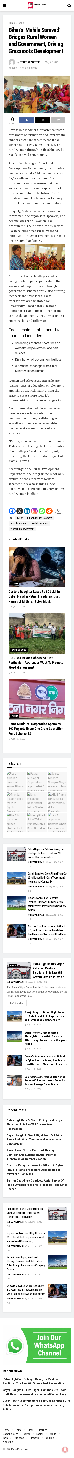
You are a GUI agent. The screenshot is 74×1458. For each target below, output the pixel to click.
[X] (19, 511)
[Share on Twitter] (42, 120)
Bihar (20, 518)
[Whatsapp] (42, 511)
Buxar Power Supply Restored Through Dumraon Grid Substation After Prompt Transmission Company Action (31, 1154)
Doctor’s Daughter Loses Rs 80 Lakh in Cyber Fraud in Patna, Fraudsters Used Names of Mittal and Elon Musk (34, 596)
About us (8, 1441)
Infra (5, 1437)
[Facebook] (12, 511)
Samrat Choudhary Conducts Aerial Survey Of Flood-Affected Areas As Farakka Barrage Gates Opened (45, 1080)
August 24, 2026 (17, 607)
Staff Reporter (30, 62)
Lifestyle (34, 1437)
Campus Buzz (19, 650)
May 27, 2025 (52, 62)
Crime (15, 584)
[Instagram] (34, 511)
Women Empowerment (22, 529)
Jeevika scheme (19, 523)
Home (12, 23)
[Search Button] (69, 5)
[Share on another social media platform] (58, 120)
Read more (18, 1002)
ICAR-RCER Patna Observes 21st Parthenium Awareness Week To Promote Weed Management (36, 662)
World (53, 1433)
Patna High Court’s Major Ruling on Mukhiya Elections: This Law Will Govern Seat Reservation (46, 853)
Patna (21, 23)
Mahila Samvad (40, 523)
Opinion (49, 1437)
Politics (43, 1429)
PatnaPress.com (20, 1449)
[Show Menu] (4, 5)
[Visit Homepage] (36, 6)
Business (19, 1437)
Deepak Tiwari (37, 862)
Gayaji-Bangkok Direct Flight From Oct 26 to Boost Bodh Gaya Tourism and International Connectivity (47, 877)
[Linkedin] (27, 511)
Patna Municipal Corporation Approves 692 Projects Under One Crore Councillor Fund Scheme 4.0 (36, 728)
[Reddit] (49, 511)
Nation (40, 1433)
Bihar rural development (39, 518)
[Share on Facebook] (26, 120)
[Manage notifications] (65, 1450)
